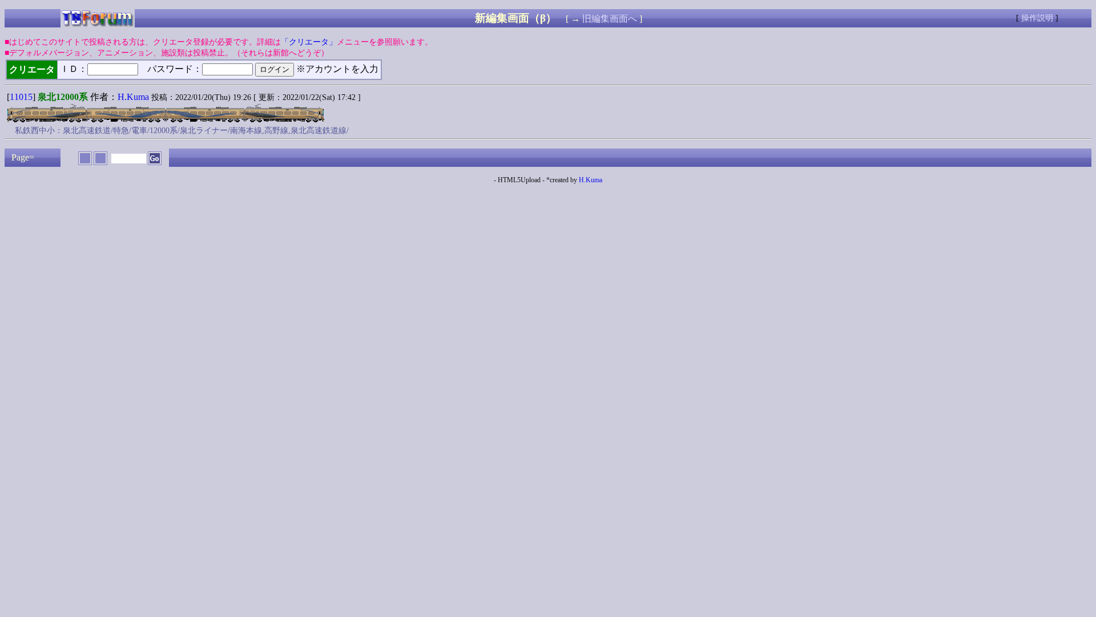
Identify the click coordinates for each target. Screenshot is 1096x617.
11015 (21, 97)
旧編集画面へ (609, 18)
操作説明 (1037, 18)
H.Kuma (133, 97)
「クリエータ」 (309, 42)
